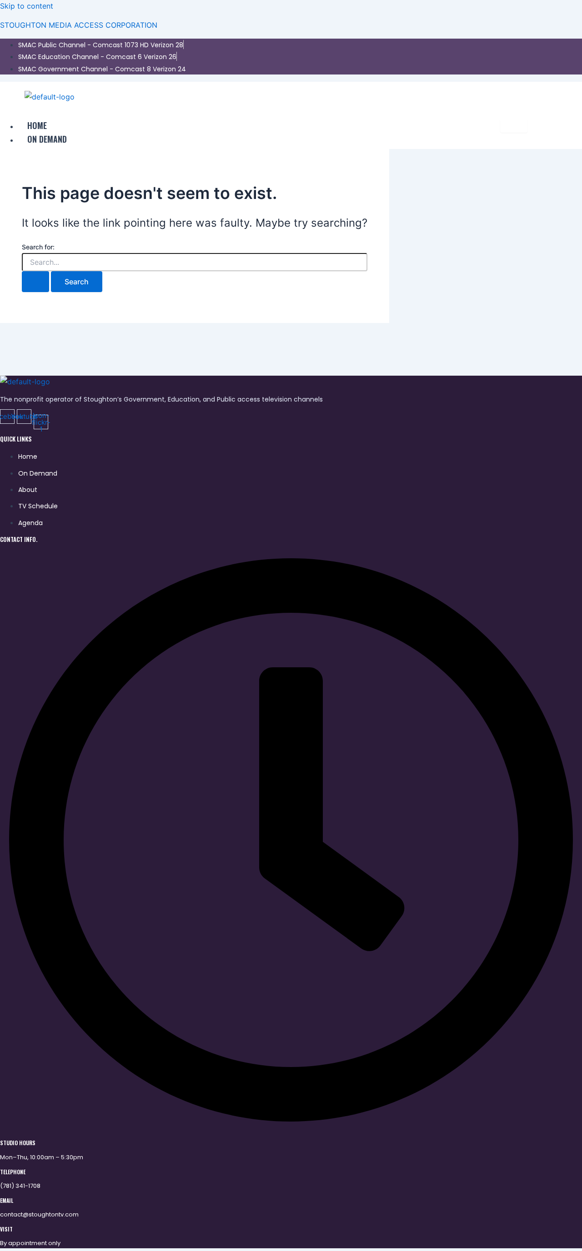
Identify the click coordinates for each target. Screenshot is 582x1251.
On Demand (47, 139)
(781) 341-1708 (20, 1186)
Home (37, 125)
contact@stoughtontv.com (39, 1214)
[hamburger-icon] (513, 126)
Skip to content (26, 5)
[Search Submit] (35, 281)
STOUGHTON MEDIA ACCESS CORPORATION (78, 25)
